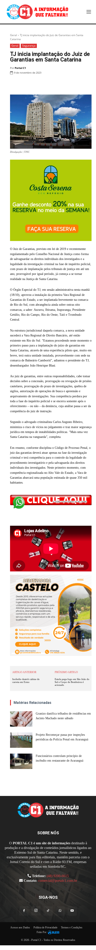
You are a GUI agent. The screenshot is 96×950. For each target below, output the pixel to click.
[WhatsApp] (56, 84)
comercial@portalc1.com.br (57, 880)
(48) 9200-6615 (58, 876)
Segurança (28, 45)
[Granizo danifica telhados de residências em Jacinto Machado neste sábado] (21, 719)
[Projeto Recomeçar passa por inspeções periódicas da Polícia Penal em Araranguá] (21, 740)
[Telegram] (76, 84)
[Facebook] (35, 84)
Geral (13, 35)
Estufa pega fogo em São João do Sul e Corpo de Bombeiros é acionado (72, 682)
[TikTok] (48, 911)
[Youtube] (72, 911)
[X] (46, 84)
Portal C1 (20, 68)
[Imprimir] (66, 84)
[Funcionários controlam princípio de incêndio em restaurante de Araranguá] (21, 761)
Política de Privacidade (45, 927)
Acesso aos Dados (20, 927)
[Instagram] (35, 910)
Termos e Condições (71, 927)
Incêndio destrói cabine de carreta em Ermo (26, 680)
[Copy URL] (87, 84)
